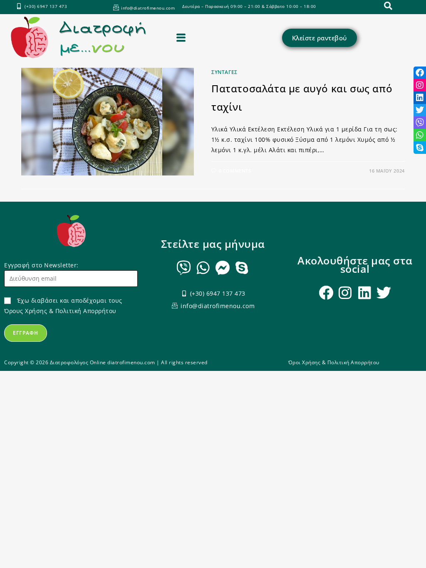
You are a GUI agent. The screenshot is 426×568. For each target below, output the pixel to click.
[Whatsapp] (203, 267)
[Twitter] (384, 292)
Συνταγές (224, 72)
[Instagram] (345, 292)
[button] (181, 37)
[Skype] (242, 267)
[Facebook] (326, 292)
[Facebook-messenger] (222, 267)
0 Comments (235, 171)
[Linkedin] (364, 292)
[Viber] (184, 267)
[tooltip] (420, 73)
